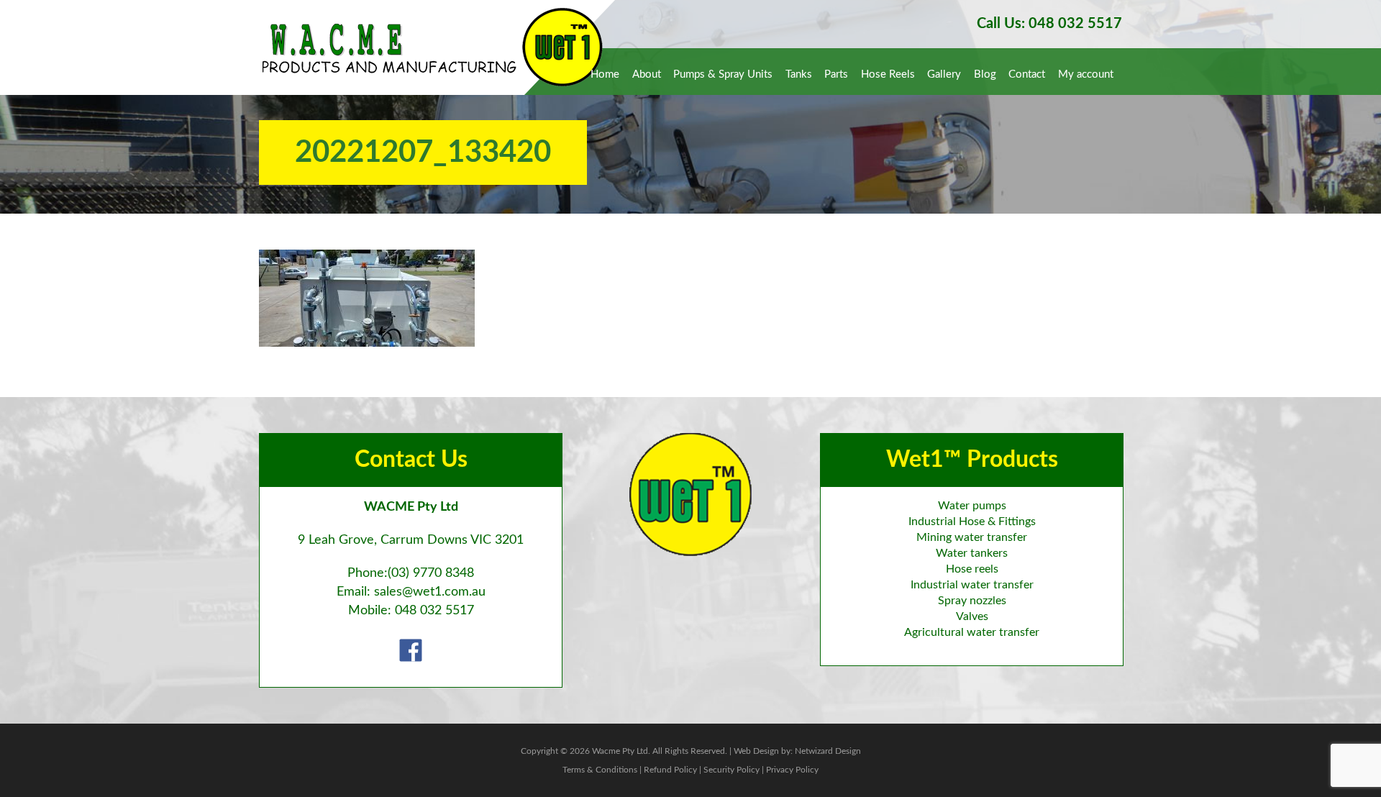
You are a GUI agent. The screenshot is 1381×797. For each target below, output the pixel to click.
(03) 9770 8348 (431, 573)
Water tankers (972, 553)
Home (605, 74)
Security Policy (731, 769)
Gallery (944, 74)
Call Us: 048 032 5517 (1049, 24)
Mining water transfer (971, 537)
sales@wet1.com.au (430, 592)
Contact (1026, 74)
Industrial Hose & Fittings (972, 521)
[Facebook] (410, 650)
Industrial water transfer (972, 585)
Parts (836, 74)
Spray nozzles (972, 600)
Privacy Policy (792, 769)
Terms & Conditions (599, 769)
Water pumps (972, 505)
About (646, 74)
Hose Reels (888, 74)
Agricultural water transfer (971, 632)
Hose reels (972, 569)
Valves (972, 616)
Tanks (798, 74)
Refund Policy (670, 769)
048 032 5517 (434, 610)
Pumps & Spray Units (722, 74)
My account (1085, 74)
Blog (985, 74)
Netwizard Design (828, 751)
